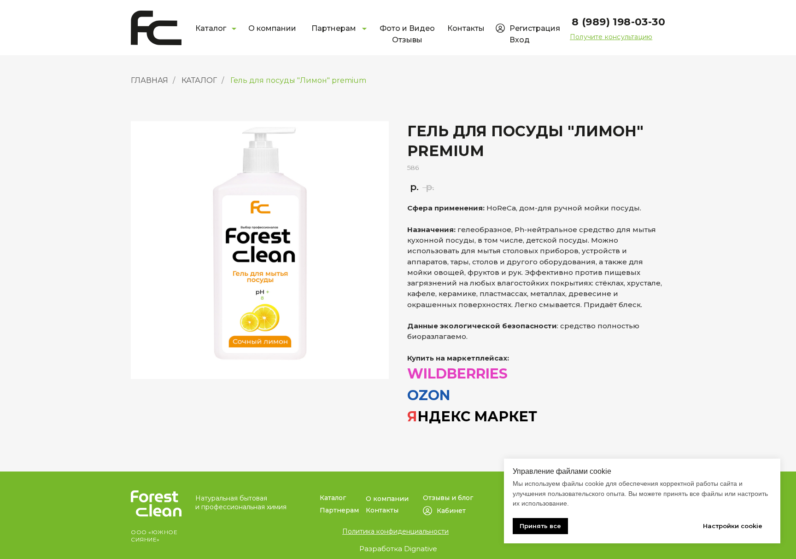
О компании (272, 28)
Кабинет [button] (451, 511)
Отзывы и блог (448, 498)
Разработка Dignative (398, 548)
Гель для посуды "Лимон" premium (298, 80)
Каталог (210, 28)
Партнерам (333, 28)
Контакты (466, 28)
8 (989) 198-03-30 (618, 22)
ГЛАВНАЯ (149, 80)
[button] (611, 37)
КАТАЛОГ (199, 80)
